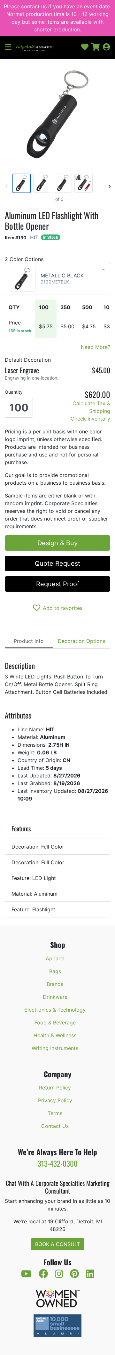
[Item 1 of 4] (56, 183)
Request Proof (57, 584)
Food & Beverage (55, 1022)
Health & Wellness (55, 1035)
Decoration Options (81, 641)
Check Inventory (90, 418)
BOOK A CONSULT (57, 1244)
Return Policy (55, 1087)
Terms (55, 1113)
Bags (55, 971)
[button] (10, 47)
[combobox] (57, 278)
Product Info (29, 641)
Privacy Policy (55, 1100)
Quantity (14, 392)
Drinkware (55, 997)
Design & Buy (57, 543)
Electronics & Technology (55, 1009)
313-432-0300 (58, 1163)
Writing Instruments (55, 1048)
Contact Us (55, 1126)
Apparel (55, 958)
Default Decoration (28, 360)
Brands (55, 984)
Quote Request (57, 563)
